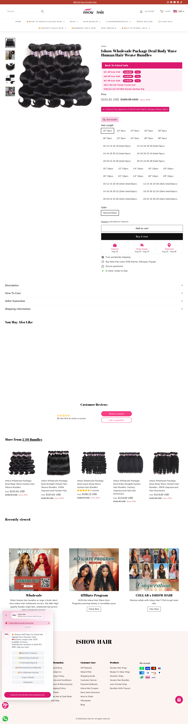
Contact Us (56, 672)
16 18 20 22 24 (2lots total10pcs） (161, 191)
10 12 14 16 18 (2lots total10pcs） (120, 183)
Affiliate (55, 692)
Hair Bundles (91, 22)
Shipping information (18, 308)
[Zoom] (55, 75)
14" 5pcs (134, 130)
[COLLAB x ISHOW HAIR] (154, 569)
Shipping (104, 221)
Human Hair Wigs (118, 668)
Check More (94, 609)
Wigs (73, 22)
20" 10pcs (108, 176)
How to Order (87, 696)
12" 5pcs (121, 130)
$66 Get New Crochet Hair (85, 2)
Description (12, 285)
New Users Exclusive (90, 692)
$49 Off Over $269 (112, 76)
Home (18, 22)
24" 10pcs (138, 176)
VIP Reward (86, 668)
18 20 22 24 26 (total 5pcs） (117, 161)
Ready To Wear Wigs (120, 672)
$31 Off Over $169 (112, 72)
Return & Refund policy (62, 684)
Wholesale (86, 700)
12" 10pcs (123, 168)
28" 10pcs (168, 176)
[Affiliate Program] (94, 569)
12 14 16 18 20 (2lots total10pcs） (161, 183)
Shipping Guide (88, 676)
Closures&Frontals (117, 22)
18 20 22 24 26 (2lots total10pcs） (120, 199)
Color (104, 207)
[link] (94, 11)
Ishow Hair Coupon (89, 688)
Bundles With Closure (120, 688)
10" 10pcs (108, 168)
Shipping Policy (58, 688)
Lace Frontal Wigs (118, 684)
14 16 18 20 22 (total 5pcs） (117, 153)
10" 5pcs (107, 130)
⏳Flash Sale (165, 22)
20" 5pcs (107, 138)
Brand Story (56, 668)
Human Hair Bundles (119, 680)
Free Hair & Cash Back (61, 696)
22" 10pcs (123, 176)
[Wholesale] (34, 569)
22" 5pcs (121, 138)
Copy (138, 72)
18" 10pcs (168, 168)
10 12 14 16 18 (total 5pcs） (117, 146)
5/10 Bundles (32, 439)
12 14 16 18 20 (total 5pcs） (151, 146)
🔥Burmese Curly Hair (83, 28)
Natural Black (110, 212)
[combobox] (25, 11)
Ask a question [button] (116, 420)
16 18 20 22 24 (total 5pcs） (151, 153)
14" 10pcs (138, 168)
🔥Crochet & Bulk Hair (51, 28)
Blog (83, 704)
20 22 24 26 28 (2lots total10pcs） (161, 199)
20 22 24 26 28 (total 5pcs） (151, 161)
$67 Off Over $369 (112, 80)
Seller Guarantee (15, 300)
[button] (83, 490)
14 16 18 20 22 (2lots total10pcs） (120, 191)
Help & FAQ (86, 672)
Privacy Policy (57, 676)
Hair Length (107, 125)
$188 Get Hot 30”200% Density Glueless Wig (124, 89)
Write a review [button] (116, 413)
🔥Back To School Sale (135, 28)
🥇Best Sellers (144, 22)
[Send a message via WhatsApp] (5, 719)
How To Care (13, 293)
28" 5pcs (162, 138)
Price (103, 94)
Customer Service (89, 680)
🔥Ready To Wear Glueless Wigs (44, 22)
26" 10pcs (153, 176)
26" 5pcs (148, 138)
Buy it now (142, 236)
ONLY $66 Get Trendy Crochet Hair (120, 85)
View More (154, 609)
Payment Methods (89, 684)
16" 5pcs (148, 130)
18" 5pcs (162, 130)
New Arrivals (108, 28)
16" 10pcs (153, 168)
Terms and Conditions (61, 680)
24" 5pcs (134, 138)
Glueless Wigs (116, 676)
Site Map (55, 700)
